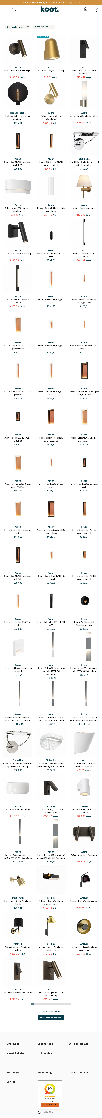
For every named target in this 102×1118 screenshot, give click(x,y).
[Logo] (49, 8)
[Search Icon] (32, 9)
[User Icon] (85, 9)
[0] (90, 9)
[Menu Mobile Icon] (4, 9)
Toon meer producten (51, 1018)
